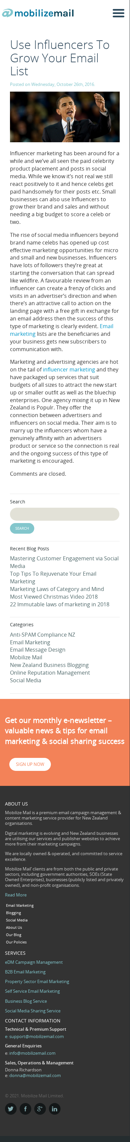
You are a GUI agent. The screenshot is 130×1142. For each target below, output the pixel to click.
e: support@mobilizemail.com (34, 1036)
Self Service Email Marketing (32, 991)
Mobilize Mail (26, 657)
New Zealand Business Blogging (49, 665)
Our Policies (16, 942)
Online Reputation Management (50, 672)
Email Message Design (37, 649)
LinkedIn (55, 1109)
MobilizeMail (39, 15)
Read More (16, 895)
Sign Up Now (30, 764)
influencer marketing (69, 369)
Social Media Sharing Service (33, 1011)
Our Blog (13, 934)
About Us (14, 927)
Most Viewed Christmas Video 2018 (54, 596)
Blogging (13, 912)
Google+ (40, 1109)
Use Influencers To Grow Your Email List (60, 57)
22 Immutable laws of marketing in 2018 (59, 604)
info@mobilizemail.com (32, 1053)
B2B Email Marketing (25, 972)
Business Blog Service (26, 1001)
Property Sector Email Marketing (37, 981)
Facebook (25, 1109)
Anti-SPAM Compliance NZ (42, 634)
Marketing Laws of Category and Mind (57, 589)
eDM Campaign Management (34, 962)
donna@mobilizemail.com (35, 1075)
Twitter (11, 1109)
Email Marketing (30, 642)
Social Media (25, 680)
